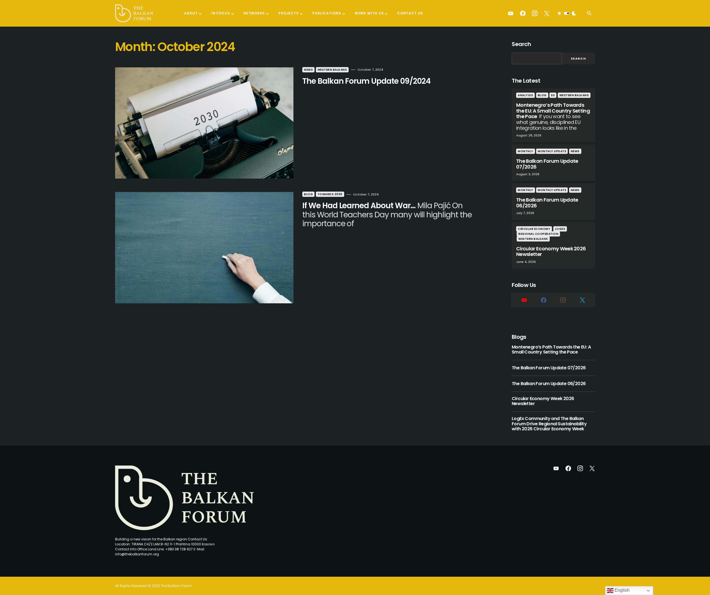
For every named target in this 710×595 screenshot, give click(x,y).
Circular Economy (534, 229)
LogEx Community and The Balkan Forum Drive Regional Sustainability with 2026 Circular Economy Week (549, 423)
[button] (566, 13)
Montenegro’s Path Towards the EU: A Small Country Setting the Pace (551, 350)
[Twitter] (546, 13)
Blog (308, 194)
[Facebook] (523, 13)
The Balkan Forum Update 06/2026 (548, 383)
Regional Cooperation (538, 234)
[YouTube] (510, 13)
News (308, 70)
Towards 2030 (330, 194)
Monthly (525, 151)
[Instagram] (534, 13)
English (621, 590)
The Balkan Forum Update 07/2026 (548, 367)
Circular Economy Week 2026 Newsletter (543, 401)
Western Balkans (332, 70)
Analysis (525, 95)
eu (553, 95)
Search (521, 44)
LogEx (560, 229)
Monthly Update (552, 151)
